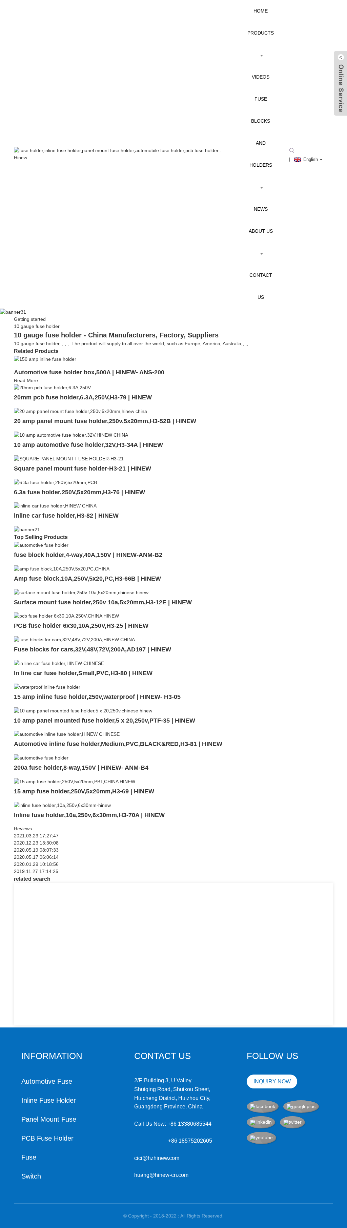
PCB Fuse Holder (47, 1138)
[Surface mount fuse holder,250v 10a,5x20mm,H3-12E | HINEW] (81, 592)
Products (260, 33)
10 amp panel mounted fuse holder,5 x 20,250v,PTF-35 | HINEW (104, 720)
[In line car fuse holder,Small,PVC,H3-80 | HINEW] (59, 663)
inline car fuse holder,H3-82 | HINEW (66, 515)
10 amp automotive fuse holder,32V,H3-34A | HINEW (88, 444)
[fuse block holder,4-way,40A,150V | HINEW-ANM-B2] (41, 544)
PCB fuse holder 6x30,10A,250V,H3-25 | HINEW (81, 625)
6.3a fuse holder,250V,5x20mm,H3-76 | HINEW (79, 492)
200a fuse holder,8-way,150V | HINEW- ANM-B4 (81, 767)
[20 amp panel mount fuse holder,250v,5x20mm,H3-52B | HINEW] (80, 411)
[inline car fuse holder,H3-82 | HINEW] (55, 505)
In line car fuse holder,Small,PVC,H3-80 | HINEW (83, 673)
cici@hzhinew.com (156, 1158)
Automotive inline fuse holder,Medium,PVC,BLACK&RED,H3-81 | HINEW (118, 744)
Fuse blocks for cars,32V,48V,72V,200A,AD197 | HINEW (92, 649)
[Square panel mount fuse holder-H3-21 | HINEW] (69, 458)
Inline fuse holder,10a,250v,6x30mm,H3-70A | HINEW (89, 815)
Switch (31, 1176)
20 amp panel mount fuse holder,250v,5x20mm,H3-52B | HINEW (105, 421)
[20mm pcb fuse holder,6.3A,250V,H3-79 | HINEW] (52, 387)
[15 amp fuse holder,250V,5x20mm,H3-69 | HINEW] (74, 781)
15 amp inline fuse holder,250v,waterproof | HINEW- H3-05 (97, 696)
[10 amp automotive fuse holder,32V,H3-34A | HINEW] (71, 434)
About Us (261, 231)
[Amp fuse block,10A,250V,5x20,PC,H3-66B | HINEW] (61, 568)
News (261, 209)
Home (260, 11)
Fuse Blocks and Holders (260, 132)
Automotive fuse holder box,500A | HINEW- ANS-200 (89, 372)
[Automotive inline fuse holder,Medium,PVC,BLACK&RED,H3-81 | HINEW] (67, 734)
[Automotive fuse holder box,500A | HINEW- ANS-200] (45, 358)
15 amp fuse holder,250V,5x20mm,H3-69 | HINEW (84, 791)
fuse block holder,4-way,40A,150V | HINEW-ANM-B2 (88, 554)
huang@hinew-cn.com (161, 1175)
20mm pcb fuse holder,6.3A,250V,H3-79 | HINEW (83, 397)
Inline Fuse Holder (48, 1100)
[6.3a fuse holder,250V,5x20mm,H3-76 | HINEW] (55, 482)
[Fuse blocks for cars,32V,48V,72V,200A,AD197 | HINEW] (74, 639)
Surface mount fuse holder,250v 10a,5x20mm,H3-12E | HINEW (103, 602)
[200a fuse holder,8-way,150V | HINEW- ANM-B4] (41, 757)
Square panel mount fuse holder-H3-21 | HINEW (82, 468)
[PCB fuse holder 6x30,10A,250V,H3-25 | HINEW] (66, 616)
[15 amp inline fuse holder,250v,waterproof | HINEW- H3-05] (47, 686)
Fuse (28, 1157)
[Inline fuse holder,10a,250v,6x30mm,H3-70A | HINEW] (62, 805)
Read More (26, 380)
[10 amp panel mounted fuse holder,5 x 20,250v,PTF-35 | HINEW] (83, 710)
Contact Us (260, 286)
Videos (260, 77)
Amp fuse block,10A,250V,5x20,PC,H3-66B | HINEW (87, 578)
